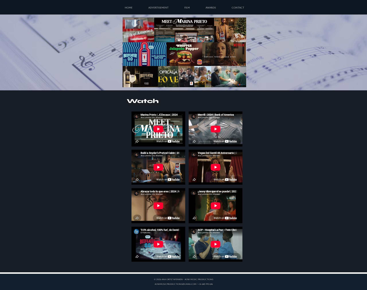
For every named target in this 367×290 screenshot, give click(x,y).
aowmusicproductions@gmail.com (175, 284)
